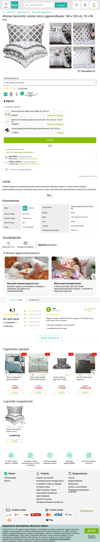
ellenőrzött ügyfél (91, 309)
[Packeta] (35, 515)
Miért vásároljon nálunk (46, 490)
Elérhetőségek (10, 478)
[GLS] (25, 515)
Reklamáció (73, 484)
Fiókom (71, 478)
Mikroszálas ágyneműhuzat (41, 12)
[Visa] (58, 515)
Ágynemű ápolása (44, 499)
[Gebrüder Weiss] (9, 520)
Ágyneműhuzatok (23, 12)
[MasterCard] (48, 515)
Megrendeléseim (75, 481)
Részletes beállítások (91, 536)
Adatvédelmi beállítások (46, 493)
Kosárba (60, 133)
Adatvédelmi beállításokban (59, 539)
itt (50, 541)
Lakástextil (11, 12)
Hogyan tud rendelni (45, 478)
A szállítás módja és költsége (48, 484)
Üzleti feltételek (42, 496)
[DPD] (17, 515)
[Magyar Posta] (9, 515)
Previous (6, 276)
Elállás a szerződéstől (77, 487)
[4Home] (4, 12)
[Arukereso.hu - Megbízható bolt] (87, 511)
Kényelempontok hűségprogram (50, 481)
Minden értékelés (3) (50, 338)
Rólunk (7, 481)
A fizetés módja (43, 487)
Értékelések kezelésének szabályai (78, 491)
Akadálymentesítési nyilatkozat (49, 502)
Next (94, 276)
